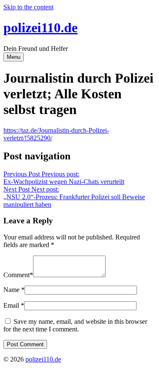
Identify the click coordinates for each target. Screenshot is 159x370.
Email (11, 305)
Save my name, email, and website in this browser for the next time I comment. (75, 325)
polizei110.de (40, 27)
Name (11, 289)
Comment (16, 274)
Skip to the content (28, 7)
